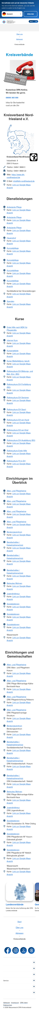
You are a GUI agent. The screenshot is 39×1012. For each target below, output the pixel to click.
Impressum (15, 1002)
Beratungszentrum (14, 532)
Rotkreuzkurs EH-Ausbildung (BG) (21, 440)
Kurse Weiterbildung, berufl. (18, 361)
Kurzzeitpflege (13, 248)
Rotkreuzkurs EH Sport (16, 409)
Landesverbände (15, 904)
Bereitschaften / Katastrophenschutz (15, 543)
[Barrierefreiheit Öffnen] (34, 157)
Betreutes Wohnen (14, 583)
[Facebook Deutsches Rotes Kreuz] (7, 950)
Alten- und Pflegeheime (16, 490)
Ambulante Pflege (14, 207)
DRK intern (24, 1002)
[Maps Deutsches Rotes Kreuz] (23, 950)
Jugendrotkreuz (13, 593)
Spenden (10, 301)
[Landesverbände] (19, 892)
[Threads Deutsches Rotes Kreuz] (31, 950)
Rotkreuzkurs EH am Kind (17, 430)
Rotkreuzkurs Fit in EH (16, 460)
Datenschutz (7, 1005)
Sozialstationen (13, 603)
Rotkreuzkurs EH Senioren (18, 397)
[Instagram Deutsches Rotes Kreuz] (15, 950)
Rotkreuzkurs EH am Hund (18, 419)
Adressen (6, 1002)
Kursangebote (12, 350)
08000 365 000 (12, 97)
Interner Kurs (12, 340)
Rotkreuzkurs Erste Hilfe (17, 450)
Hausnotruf (11, 237)
